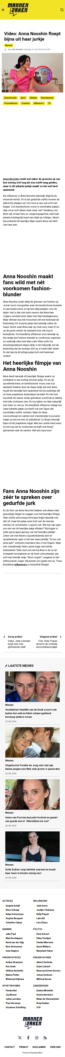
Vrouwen (25, 103)
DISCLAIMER (39, 1047)
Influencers (39, 103)
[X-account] (20, 1038)
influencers (20, 564)
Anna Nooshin (10, 98)
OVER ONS (55, 1047)
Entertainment (47, 98)
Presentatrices (10, 103)
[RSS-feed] (45, 1038)
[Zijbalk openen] (3, 10)
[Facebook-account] (28, 1038)
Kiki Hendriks (17, 49)
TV (49, 103)
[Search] (62, 10)
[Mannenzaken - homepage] (18, 9)
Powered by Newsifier (33, 1053)
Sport (23, 98)
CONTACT (9, 1047)
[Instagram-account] (37, 1038)
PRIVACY (23, 1047)
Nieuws (8, 45)
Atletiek (33, 98)
